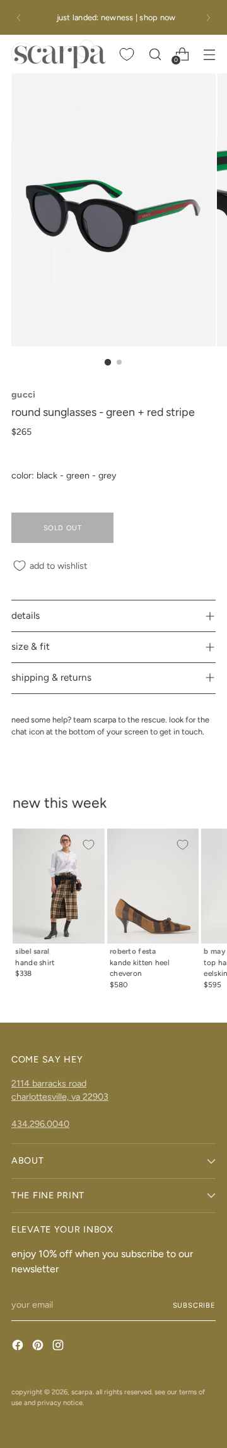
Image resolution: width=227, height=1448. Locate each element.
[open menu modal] (209, 54)
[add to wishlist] (88, 845)
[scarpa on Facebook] (18, 1347)
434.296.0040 (40, 1123)
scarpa (82, 1391)
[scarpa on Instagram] (59, 1347)
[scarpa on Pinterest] (39, 1347)
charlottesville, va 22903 (59, 1096)
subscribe (194, 1305)
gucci (23, 394)
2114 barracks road (48, 1083)
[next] (208, 17)
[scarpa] (58, 54)
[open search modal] (155, 54)
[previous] (19, 17)
